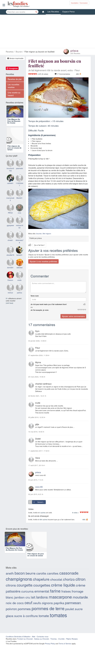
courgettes (41, 585)
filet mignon (47, 233)
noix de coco (15, 603)
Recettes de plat (15, 79)
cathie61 (10, 188)
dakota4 (19, 272)
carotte (41, 573)
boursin (39, 233)
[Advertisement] (47, 32)
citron (80, 579)
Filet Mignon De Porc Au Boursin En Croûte (13, 126)
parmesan (73, 602)
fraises (66, 591)
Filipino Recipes (72, 639)
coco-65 (39, 486)
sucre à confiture (26, 615)
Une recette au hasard (14, 94)
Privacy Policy (50, 643)
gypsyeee (10, 230)
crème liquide (63, 585)
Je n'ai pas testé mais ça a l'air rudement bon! (49, 304)
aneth (10, 573)
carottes (52, 573)
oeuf (28, 602)
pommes (24, 608)
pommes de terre (48, 608)
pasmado (19, 173)
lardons (42, 597)
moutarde (80, 597)
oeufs (37, 603)
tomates (58, 615)
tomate (44, 615)
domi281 (10, 272)
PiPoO (10, 217)
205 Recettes (75, 53)
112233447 (19, 189)
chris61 (10, 245)
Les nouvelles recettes (13, 86)
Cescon (10, 285)
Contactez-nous (42, 636)
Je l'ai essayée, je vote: (40, 310)
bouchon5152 (10, 174)
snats (19, 285)
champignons (19, 579)
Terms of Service (65, 643)
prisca (74, 50)
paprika (59, 603)
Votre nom (35, 295)
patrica (19, 297)
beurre (30, 573)
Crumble (61, 639)
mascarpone (60, 597)
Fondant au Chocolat (25, 639)
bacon (20, 573)
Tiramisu (53, 639)
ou (32, 307)
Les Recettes (53, 12)
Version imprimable (16, 58)
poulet (69, 609)
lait (33, 597)
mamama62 (10, 203)
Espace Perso (68, 12)
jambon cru (22, 597)
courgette (24, 585)
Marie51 (19, 202)
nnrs (19, 217)
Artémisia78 (19, 246)
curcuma (27, 591)
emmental (41, 591)
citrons (11, 585)
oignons (47, 603)
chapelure (41, 579)
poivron (11, 608)
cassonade (68, 573)
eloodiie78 (10, 260)
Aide (33, 636)
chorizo (69, 579)
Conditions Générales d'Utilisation (18, 636)
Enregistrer (13, 68)
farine (55, 591)
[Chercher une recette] (36, 12)
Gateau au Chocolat (41, 639)
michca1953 (19, 231)
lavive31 (19, 260)
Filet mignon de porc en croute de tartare (14, 152)
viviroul (10, 297)
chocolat (56, 579)
